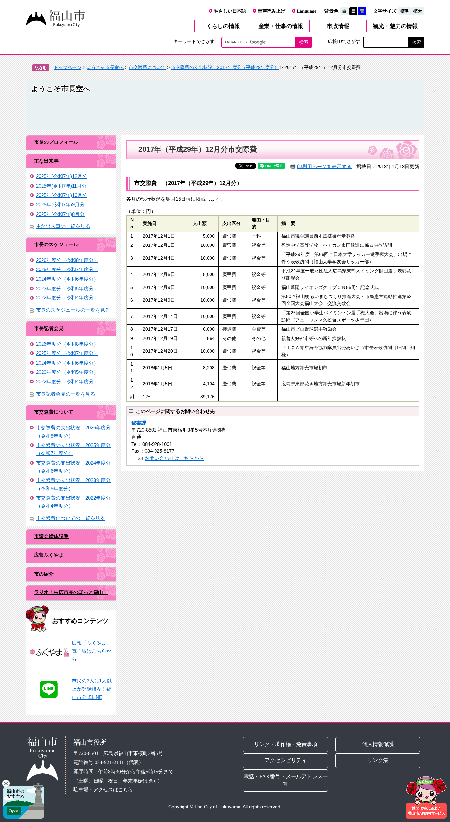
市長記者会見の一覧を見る (65, 394)
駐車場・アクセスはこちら (103, 789)
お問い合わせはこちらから (174, 458)
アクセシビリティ (286, 760)
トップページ (67, 67)
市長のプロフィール (56, 142)
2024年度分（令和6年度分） (67, 279)
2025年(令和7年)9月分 (60, 204)
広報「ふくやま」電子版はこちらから (91, 651)
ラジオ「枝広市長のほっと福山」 (71, 592)
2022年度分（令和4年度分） (67, 297)
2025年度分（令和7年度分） (67, 269)
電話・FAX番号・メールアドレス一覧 (285, 780)
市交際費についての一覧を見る (70, 518)
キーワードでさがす (194, 41)
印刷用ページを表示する (324, 166)
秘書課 (138, 422)
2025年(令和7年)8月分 (60, 214)
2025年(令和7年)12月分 (61, 176)
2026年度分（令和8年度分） (67, 260)
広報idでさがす (344, 41)
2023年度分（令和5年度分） (67, 288)
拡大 (417, 11)
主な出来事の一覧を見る (63, 226)
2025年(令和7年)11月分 (61, 186)
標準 (404, 11)
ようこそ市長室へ (105, 67)
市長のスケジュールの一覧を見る (73, 310)
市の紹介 (44, 574)
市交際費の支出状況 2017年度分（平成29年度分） (225, 67)
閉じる (6, 783)
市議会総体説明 (51, 536)
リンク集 (378, 760)
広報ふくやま (49, 555)
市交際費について (147, 67)
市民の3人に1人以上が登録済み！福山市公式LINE (92, 689)
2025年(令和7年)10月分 (61, 195)
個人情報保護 (378, 744)
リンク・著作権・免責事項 (285, 744)
